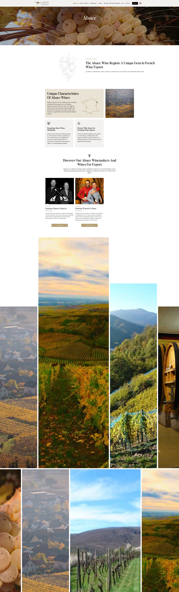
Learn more (59, 225)
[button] (100, 3)
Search (135, 3)
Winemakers (93, 3)
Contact (127, 3)
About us (75, 3)
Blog (122, 3)
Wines (100, 3)
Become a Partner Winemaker (112, 3)
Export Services (84, 3)
